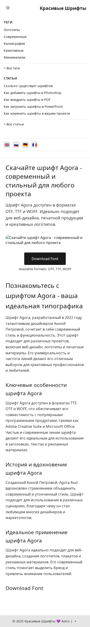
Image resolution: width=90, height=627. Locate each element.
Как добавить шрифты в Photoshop (32, 93)
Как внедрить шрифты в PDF (27, 99)
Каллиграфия (14, 43)
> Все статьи (14, 124)
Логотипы (12, 30)
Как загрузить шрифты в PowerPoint (33, 106)
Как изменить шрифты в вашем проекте (37, 113)
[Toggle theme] (8, 8)
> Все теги (12, 68)
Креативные (14, 50)
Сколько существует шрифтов (28, 86)
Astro (65, 621)
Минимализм (14, 57)
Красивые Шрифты (63, 8)
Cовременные (15, 36)
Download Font (45, 258)
